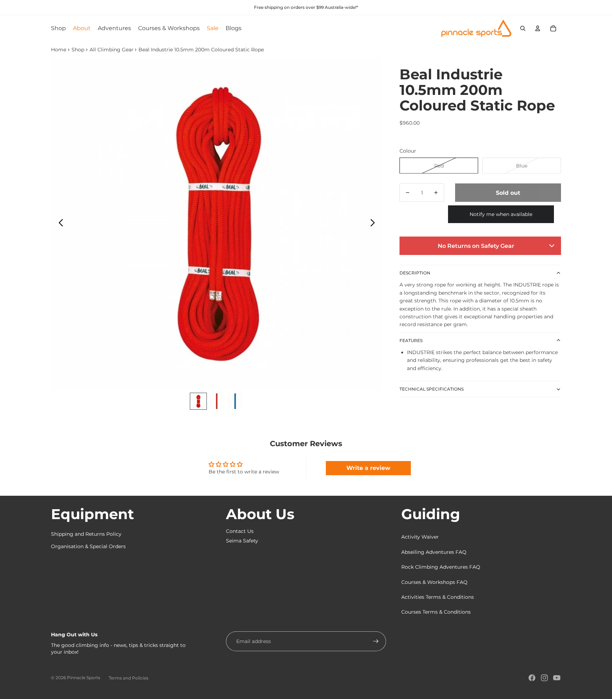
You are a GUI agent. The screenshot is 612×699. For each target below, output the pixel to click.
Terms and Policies (128, 678)
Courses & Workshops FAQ (434, 582)
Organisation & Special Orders (88, 546)
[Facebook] (532, 678)
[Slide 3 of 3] (235, 401)
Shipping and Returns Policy (86, 534)
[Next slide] (374, 224)
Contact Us (240, 531)
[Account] (537, 28)
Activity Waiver (420, 537)
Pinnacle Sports (83, 677)
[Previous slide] (59, 224)
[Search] (523, 28)
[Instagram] (544, 678)
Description (415, 272)
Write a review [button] (368, 468)
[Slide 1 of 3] (198, 401)
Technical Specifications (432, 388)
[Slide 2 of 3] (217, 401)
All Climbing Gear (112, 49)
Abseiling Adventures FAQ (433, 552)
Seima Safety (242, 541)
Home (58, 49)
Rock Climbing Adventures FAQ (440, 567)
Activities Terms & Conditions (437, 597)
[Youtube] (556, 678)
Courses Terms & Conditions (436, 612)
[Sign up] (375, 641)
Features (411, 340)
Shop (78, 49)
